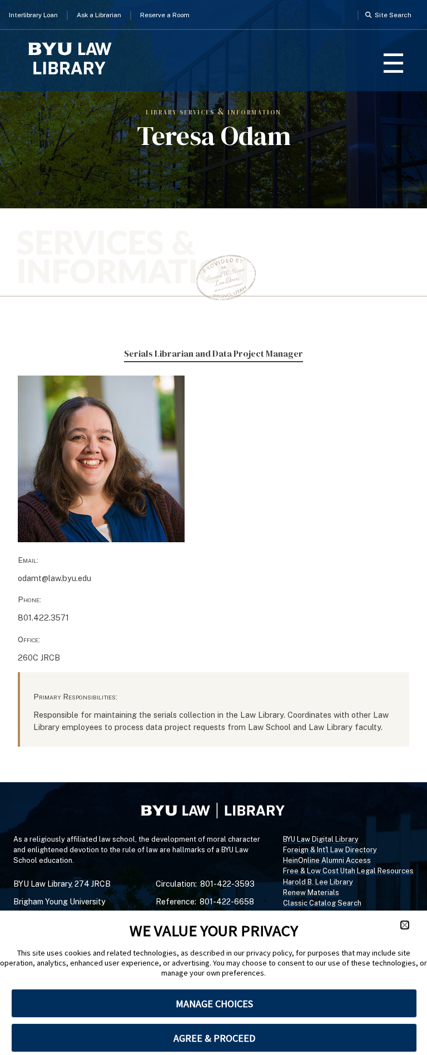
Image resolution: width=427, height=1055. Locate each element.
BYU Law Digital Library (321, 839)
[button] (405, 925)
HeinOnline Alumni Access (327, 860)
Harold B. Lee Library (318, 882)
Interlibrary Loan (33, 15)
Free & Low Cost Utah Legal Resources (348, 871)
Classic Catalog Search (322, 903)
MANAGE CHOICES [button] (214, 1003)
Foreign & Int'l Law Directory (330, 850)
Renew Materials (311, 892)
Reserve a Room (165, 15)
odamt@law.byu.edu (54, 578)
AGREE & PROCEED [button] (214, 1038)
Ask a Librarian (99, 15)
